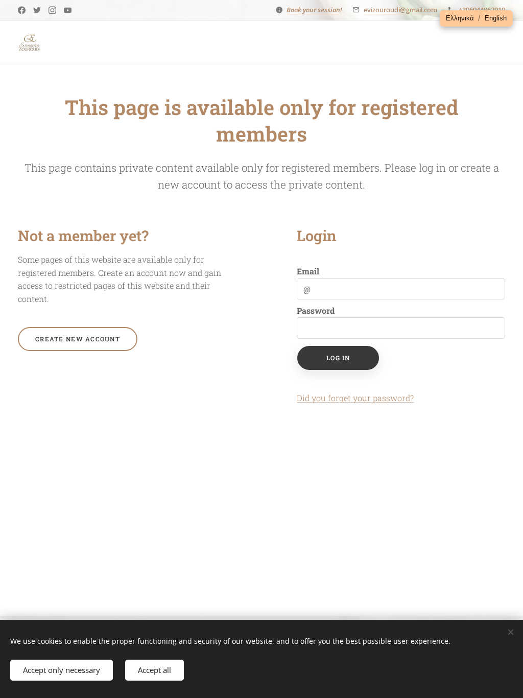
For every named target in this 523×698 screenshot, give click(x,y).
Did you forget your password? (355, 397)
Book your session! (314, 9)
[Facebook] (21, 10)
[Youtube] (67, 10)
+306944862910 (482, 9)
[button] (460, 18)
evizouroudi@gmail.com (400, 9)
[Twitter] (37, 10)
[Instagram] (52, 10)
